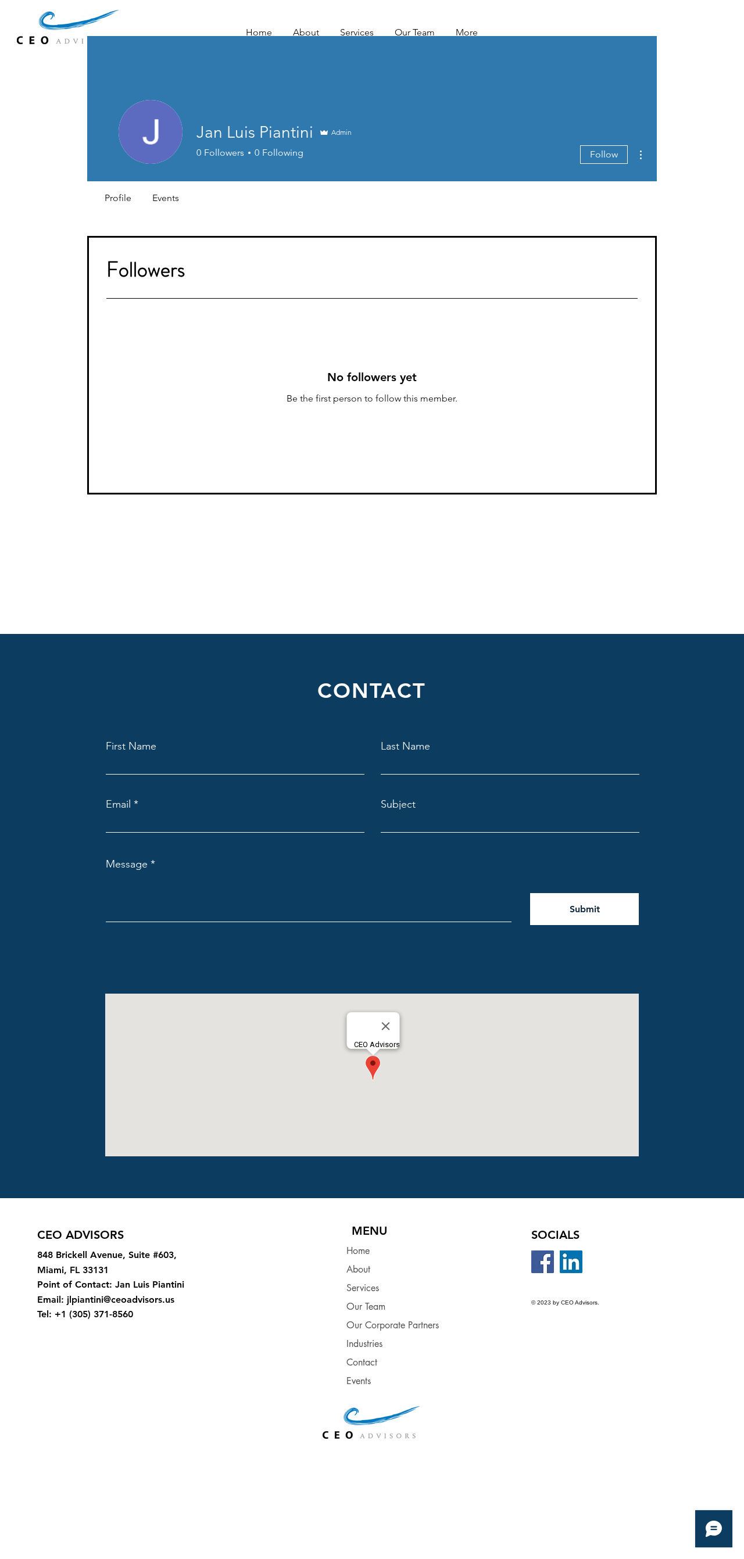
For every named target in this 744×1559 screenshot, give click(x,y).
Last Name (405, 746)
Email (118, 804)
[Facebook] (542, 1261)
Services (362, 1288)
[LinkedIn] (571, 1261)
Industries (364, 1344)
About (358, 1269)
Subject (398, 804)
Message (127, 864)
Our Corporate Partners (392, 1325)
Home (358, 1251)
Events (358, 1381)
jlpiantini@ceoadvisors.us (120, 1299)
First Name (131, 746)
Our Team (365, 1306)
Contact (361, 1362)
